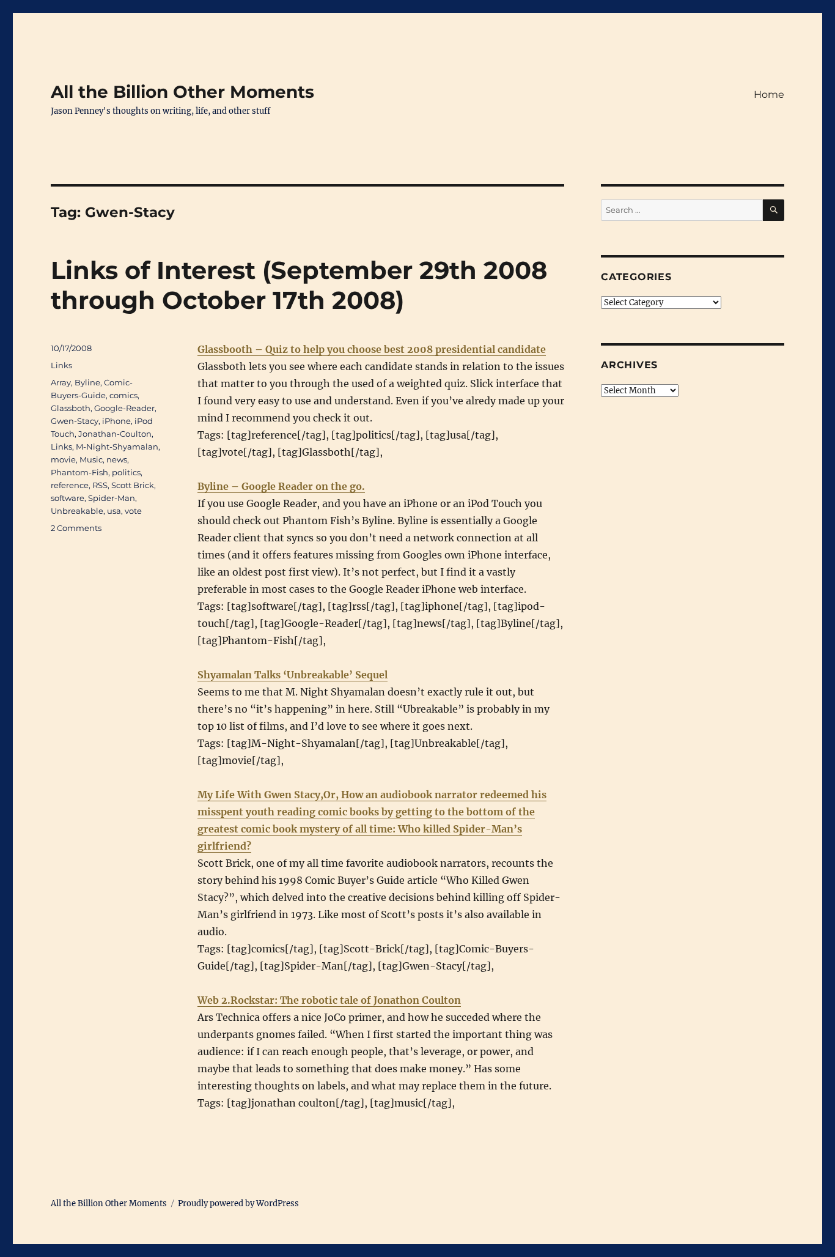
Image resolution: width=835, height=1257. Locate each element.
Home (769, 94)
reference (70, 485)
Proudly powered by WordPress (238, 1203)
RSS (100, 485)
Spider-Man (111, 498)
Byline (87, 382)
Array (61, 382)
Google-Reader (124, 408)
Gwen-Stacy (74, 421)
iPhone (116, 421)
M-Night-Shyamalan (117, 446)
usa (114, 511)
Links (61, 365)
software (67, 498)
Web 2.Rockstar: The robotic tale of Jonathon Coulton (329, 1000)
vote (133, 511)
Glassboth (70, 408)
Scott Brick (132, 485)
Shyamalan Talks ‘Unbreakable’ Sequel (292, 675)
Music (91, 459)
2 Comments (76, 528)
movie (63, 459)
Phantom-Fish (79, 472)
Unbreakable (77, 511)
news (116, 459)
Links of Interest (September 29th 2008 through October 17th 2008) (299, 285)
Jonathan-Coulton (115, 434)
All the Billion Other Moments (182, 91)
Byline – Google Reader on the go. (281, 486)
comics (123, 395)
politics (126, 472)
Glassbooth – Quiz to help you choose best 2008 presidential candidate (371, 349)
